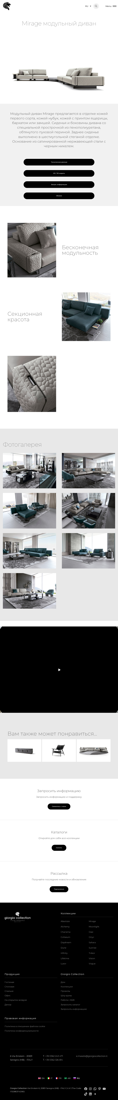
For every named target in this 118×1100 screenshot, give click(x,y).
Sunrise (92, 947)
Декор (8, 1004)
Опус (91, 937)
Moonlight (94, 926)
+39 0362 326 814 (54, 1060)
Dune (63, 947)
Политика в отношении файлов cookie (25, 1026)
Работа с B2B (68, 1000)
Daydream (66, 942)
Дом (63, 982)
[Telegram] (95, 1094)
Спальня (9, 991)
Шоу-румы (66, 995)
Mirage (92, 921)
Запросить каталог (70, 1004)
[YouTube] (104, 1088)
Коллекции (67, 986)
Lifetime (65, 958)
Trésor (92, 953)
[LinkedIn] (90, 1094)
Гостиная (9, 982)
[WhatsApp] (95, 1088)
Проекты (65, 991)
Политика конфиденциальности (22, 1030)
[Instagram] (90, 1088)
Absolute (65, 921)
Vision (92, 958)
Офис (8, 995)
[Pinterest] (99, 1088)
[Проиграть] (59, 669)
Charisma (65, 932)
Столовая (9, 986)
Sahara (92, 942)
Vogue (92, 963)
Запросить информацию (74, 1009)
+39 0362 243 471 (54, 1056)
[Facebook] (85, 1088)
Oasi (91, 932)
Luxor (63, 963)
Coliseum (65, 937)
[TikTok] (85, 1094)
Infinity (64, 953)
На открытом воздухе (16, 1000)
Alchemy (65, 926)
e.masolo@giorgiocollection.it (91, 1056)
